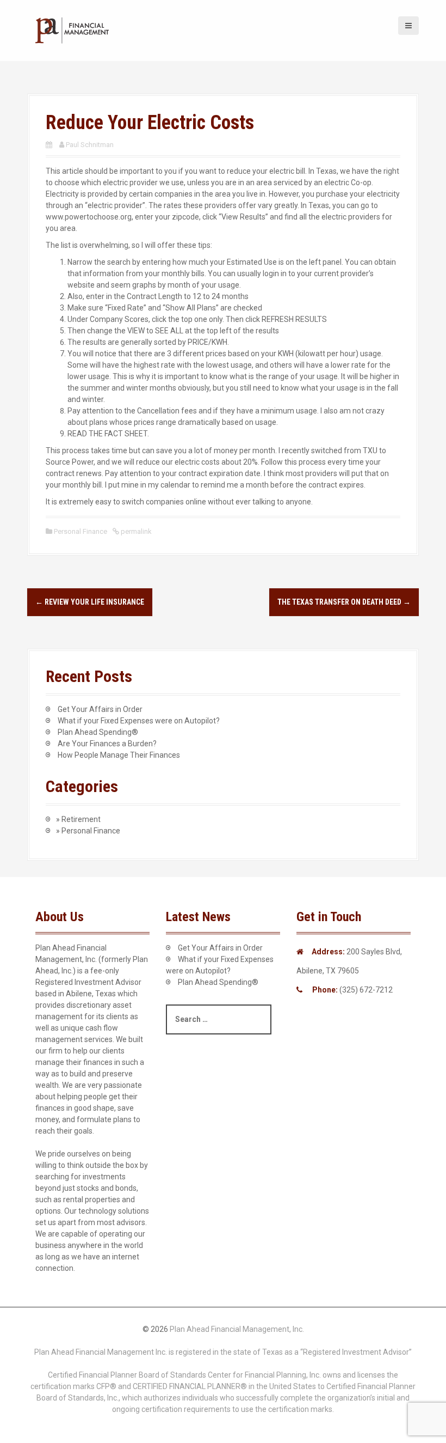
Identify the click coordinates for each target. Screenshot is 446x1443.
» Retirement (78, 819)
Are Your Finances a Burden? (107, 743)
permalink (135, 531)
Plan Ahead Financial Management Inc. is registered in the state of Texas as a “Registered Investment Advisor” (223, 1352)
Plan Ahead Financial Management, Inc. (237, 1329)
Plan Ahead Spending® (98, 732)
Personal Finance (80, 531)
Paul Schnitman (90, 145)
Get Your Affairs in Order (100, 709)
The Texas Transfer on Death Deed (344, 602)
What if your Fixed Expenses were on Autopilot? (139, 720)
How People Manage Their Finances (119, 755)
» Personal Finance (88, 830)
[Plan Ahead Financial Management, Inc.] (73, 30)
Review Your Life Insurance (89, 602)
